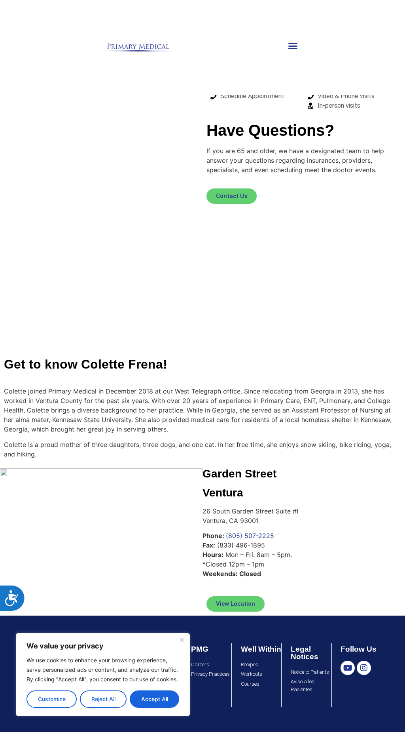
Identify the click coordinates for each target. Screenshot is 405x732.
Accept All (154, 699)
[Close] (181, 640)
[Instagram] (364, 668)
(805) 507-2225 (250, 536)
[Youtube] (348, 668)
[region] (103, 674)
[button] (293, 45)
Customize (52, 699)
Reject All (103, 699)
